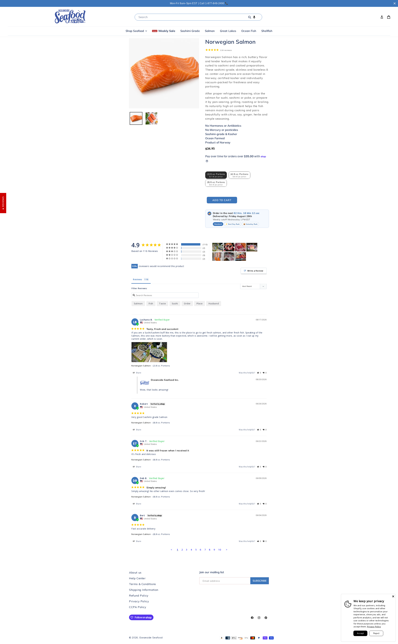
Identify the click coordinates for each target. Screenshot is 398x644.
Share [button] (138, 372)
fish (151, 303)
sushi (175, 303)
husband (213, 303)
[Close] (393, 596)
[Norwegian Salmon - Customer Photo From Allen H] (217, 256)
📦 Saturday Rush (250, 224)
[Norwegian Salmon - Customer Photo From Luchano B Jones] (217, 247)
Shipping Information (143, 590)
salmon (138, 303)
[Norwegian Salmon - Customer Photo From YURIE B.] (229, 247)
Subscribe (259, 580)
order (187, 303)
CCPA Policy (137, 607)
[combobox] (198, 17)
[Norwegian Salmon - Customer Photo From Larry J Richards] (251, 247)
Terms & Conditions (142, 584)
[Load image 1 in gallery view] (136, 118)
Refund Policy (138, 595)
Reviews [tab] (137, 279)
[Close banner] (394, 3)
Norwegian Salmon (141, 365)
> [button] (226, 549)
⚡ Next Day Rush (232, 224)
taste (162, 303)
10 (219, 549)
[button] (254, 17)
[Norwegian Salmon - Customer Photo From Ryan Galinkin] (229, 256)
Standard (218, 224)
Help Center (137, 578)
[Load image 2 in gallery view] (151, 118)
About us (135, 572)
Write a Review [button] (255, 270)
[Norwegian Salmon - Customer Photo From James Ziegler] (240, 256)
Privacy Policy (139, 601)
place (200, 303)
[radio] (216, 175)
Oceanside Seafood (151, 637)
